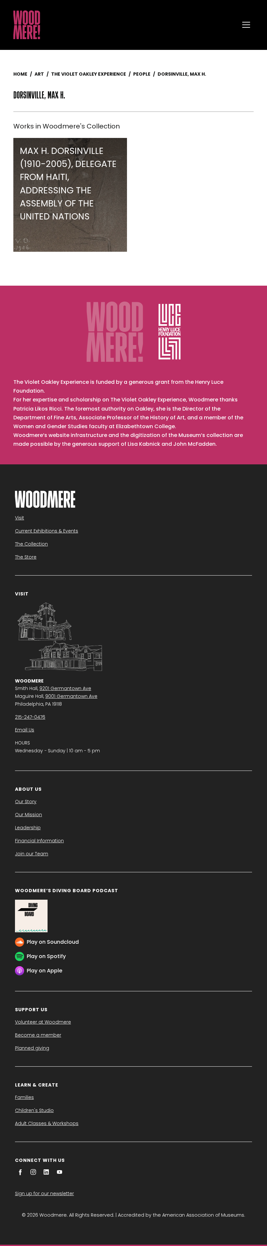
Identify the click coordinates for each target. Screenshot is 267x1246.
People (141, 74)
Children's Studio (34, 1110)
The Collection (31, 544)
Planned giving (32, 1048)
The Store (25, 557)
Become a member (38, 1035)
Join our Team (31, 853)
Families (24, 1097)
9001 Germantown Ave (71, 696)
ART (39, 74)
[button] (246, 25)
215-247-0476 (30, 717)
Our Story (25, 801)
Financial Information (39, 840)
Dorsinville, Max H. (182, 74)
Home (20, 74)
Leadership (28, 827)
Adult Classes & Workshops (46, 1123)
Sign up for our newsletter (44, 1193)
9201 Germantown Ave (65, 688)
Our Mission (28, 814)
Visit (19, 517)
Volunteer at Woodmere (43, 1022)
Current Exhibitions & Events (46, 530)
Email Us (24, 730)
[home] (124, 24)
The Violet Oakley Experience (88, 74)
